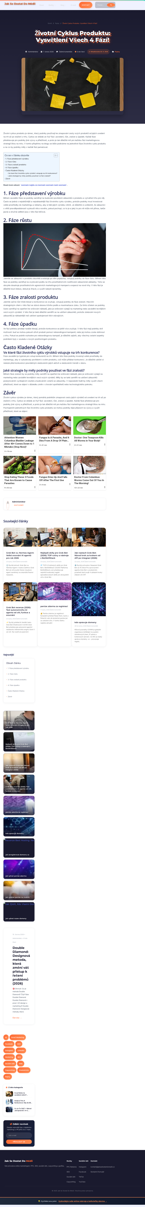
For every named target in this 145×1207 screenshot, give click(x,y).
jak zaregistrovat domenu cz (17, 855)
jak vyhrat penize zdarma (16, 876)
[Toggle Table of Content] (54, 155)
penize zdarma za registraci (54, 606)
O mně (73, 5)
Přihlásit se (19, 1142)
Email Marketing (17, 1037)
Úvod (41, 5)
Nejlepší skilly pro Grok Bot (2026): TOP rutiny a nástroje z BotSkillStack (54, 555)
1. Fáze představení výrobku (17, 159)
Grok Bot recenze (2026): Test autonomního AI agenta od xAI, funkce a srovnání (18, 789)
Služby (51, 5)
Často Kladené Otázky (15, 170)
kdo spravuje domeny (85, 622)
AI (6, 1037)
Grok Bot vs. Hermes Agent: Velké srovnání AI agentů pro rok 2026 (20, 555)
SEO (19, 1057)
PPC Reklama (72, 1167)
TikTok (81, 1177)
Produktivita (24, 1070)
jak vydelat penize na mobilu (18, 897)
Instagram (9, 1050)
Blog (62, 5)
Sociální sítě (9, 1063)
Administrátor (18, 502)
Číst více (17, 1018)
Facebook (9, 1044)
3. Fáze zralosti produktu (16, 165)
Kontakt (86, 5)
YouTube (82, 1182)
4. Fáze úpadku (12, 167)
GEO (19, 1044)
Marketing (9, 1057)
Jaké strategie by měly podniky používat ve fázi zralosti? (29, 176)
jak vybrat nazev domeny (16, 918)
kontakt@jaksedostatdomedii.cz (103, 1167)
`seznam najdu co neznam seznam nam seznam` (44, 185)
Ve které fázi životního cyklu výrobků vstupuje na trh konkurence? (32, 173)
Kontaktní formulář (97, 1172)
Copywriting (10, 1070)
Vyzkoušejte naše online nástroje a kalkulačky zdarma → (82, 1201)
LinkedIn (21, 1050)
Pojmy (57, 23)
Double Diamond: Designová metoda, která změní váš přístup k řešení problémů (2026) (21, 965)
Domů (50, 23)
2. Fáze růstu (11, 162)
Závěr (8, 179)
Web (20, 1063)
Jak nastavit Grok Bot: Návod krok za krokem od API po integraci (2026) (87, 555)
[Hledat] (111, 5)
